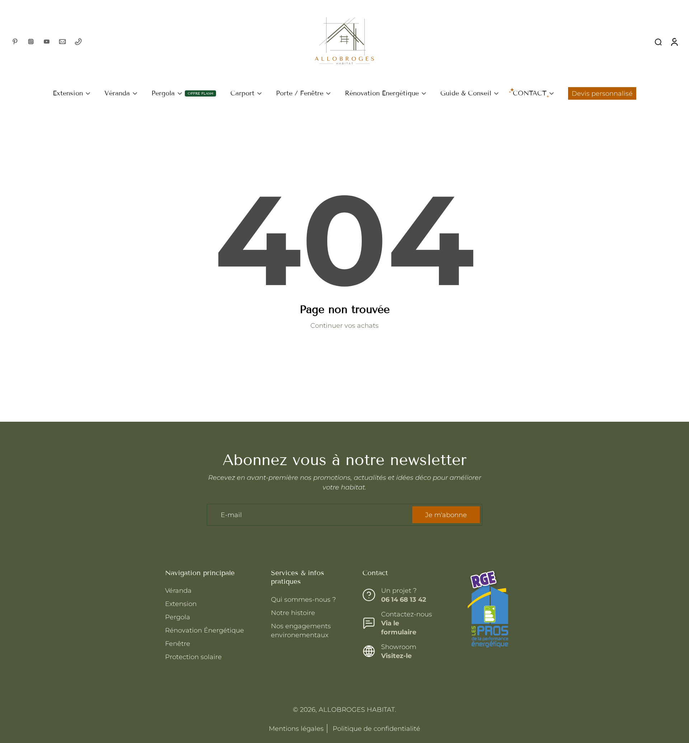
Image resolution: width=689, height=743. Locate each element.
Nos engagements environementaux (301, 630)
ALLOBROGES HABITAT (357, 709)
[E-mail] (62, 41)
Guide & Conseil (465, 93)
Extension (68, 93)
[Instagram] (31, 41)
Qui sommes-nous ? (303, 599)
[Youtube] (47, 41)
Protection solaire (193, 657)
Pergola (163, 93)
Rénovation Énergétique (382, 93)
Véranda (117, 93)
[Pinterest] (15, 41)
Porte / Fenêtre (299, 93)
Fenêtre (177, 643)
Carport (242, 93)
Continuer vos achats (344, 325)
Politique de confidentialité (375, 728)
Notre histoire (293, 612)
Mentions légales (296, 728)
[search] (658, 41)
